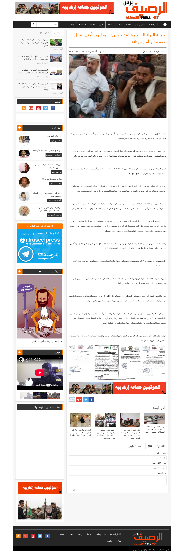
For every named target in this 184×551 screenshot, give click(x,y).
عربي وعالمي (140, 24)
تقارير (101, 24)
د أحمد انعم (56, 172)
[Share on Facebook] (91, 399)
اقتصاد (128, 24)
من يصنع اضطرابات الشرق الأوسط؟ (47, 150)
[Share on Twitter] (86, 399)
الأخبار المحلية (154, 24)
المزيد (83, 24)
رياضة (119, 24)
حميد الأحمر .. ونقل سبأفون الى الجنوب (46, 341)
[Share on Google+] (79, 399)
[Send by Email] (72, 399)
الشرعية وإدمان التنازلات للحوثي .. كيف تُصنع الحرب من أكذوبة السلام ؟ (80, 432)
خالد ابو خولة (56, 141)
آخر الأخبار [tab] (58, 33)
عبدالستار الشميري (53, 155)
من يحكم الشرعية (54, 136)
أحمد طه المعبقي (54, 201)
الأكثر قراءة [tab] (44, 33)
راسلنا (72, 24)
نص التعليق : (161, 473)
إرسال (72, 489)
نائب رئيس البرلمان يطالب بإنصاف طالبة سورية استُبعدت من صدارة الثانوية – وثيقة (32, 86)
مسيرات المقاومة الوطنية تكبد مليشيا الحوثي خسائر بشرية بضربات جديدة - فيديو (33, 42)
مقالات (92, 24)
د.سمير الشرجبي (54, 215)
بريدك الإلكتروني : (159, 463)
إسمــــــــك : (161, 453)
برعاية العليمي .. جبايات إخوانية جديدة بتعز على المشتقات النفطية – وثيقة (155, 429)
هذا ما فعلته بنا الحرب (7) (52, 179)
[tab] (159, 408)
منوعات (110, 24)
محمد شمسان (55, 183)
